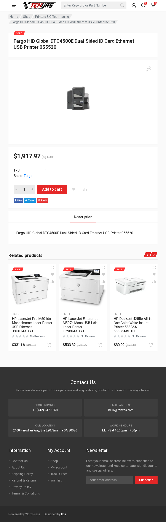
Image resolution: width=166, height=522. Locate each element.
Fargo (28, 176)
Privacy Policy (21, 487)
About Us (18, 467)
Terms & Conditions (26, 493)
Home (14, 16)
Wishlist (56, 480)
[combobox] (93, 5)
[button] (49, 345)
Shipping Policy (22, 474)
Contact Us (20, 461)
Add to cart (52, 189)
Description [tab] (83, 217)
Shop (26, 16)
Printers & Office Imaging (52, 16)
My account (59, 467)
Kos (63, 514)
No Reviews (37, 336)
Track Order (59, 474)
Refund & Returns (24, 480)
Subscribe (146, 480)
